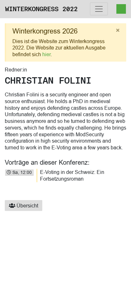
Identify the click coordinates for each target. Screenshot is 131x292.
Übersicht (26, 205)
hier (46, 54)
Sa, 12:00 (21, 172)
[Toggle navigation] (99, 9)
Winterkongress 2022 (41, 9)
